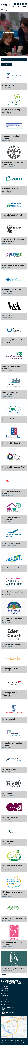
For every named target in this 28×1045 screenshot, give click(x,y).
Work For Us (4, 990)
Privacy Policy (22, 1041)
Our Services (5, 986)
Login (19, 6)
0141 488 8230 (10, 1013)
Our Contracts (5, 992)
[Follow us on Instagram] (15, 4)
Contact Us (4, 995)
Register (24, 6)
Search (14, 6)
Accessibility (11, 1040)
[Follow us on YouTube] (21, 4)
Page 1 (4, 974)
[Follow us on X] (26, 4)
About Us (4, 994)
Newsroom (4, 988)
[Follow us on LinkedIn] (23, 4)
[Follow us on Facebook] (18, 4)
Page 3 (24, 974)
